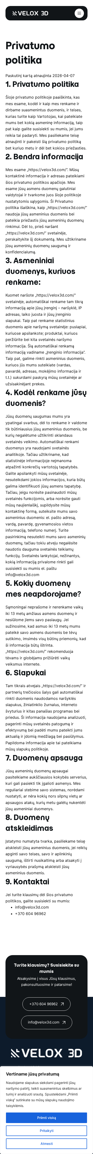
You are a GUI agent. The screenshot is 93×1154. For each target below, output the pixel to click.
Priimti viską (46, 1118)
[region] (46, 1110)
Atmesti (47, 1144)
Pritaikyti (46, 1131)
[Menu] (79, 13)
